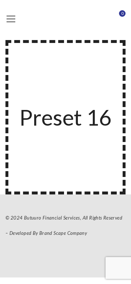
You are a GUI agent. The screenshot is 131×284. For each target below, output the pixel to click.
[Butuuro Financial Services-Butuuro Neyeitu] (58, 18)
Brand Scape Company (63, 233)
